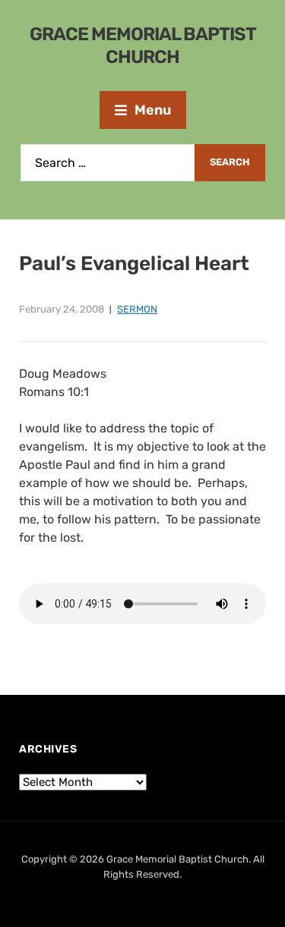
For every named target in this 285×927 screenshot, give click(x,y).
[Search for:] (108, 162)
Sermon (137, 309)
